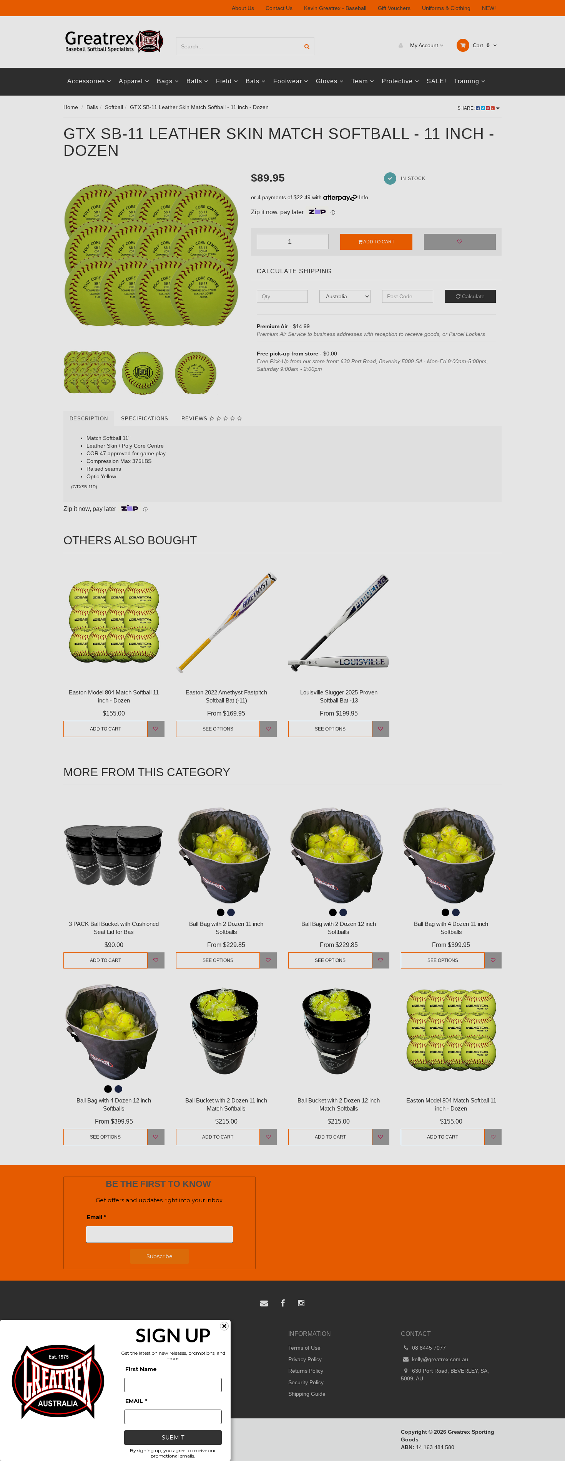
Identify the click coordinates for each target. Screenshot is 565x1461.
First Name (141, 1369)
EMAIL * (136, 1401)
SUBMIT (173, 1437)
